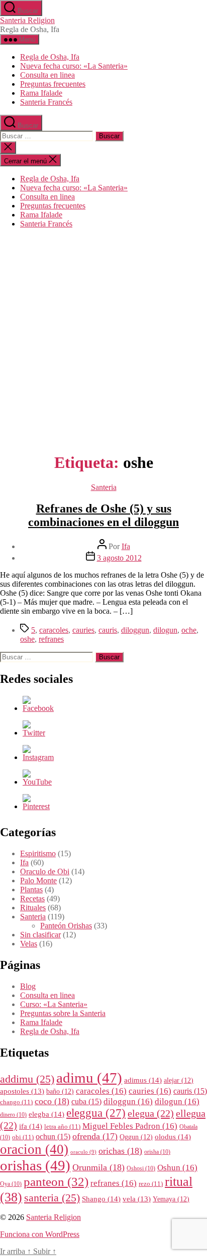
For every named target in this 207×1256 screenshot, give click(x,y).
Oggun (136, 1137)
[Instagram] (38, 757)
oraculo (83, 1152)
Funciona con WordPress (39, 1234)
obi (23, 1137)
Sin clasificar (40, 934)
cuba (86, 1101)
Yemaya (171, 1199)
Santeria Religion (27, 20)
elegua (151, 1113)
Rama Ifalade (41, 93)
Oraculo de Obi (44, 871)
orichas (120, 1151)
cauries (83, 630)
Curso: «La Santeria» (53, 1004)
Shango (101, 1198)
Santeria (104, 487)
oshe (27, 639)
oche (188, 630)
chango (16, 1102)
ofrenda (95, 1136)
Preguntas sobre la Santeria (63, 1013)
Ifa (126, 546)
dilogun (165, 630)
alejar (178, 1080)
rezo (151, 1183)
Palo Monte (38, 880)
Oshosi (141, 1168)
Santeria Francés (46, 102)
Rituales (33, 907)
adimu (89, 1078)
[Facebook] (38, 708)
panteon (56, 1181)
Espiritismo (38, 853)
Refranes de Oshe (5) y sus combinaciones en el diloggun (103, 515)
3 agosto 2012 (119, 558)
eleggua (96, 1113)
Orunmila (98, 1167)
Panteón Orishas (66, 925)
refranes (51, 639)
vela (137, 1199)
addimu (27, 1079)
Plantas (31, 889)
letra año (62, 1126)
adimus (143, 1080)
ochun (53, 1136)
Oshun (177, 1167)
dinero (13, 1115)
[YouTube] (37, 782)
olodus (173, 1136)
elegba (46, 1114)
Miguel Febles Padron (129, 1126)
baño (60, 1091)
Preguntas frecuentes (52, 84)
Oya (11, 1184)
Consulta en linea (47, 75)
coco (52, 1101)
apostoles (22, 1091)
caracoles (53, 630)
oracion (34, 1149)
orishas (35, 1165)
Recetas (32, 898)
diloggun (135, 630)
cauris (107, 630)
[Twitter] (34, 732)
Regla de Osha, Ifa (49, 57)
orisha (157, 1152)
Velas (28, 943)
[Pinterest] (36, 806)
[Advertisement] (103, 339)
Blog (28, 986)
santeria (52, 1198)
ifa (30, 1126)
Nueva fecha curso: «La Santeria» (74, 66)
